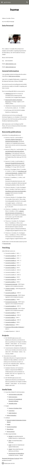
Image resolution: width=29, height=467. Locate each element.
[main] (14, 9)
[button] (2, 2)
